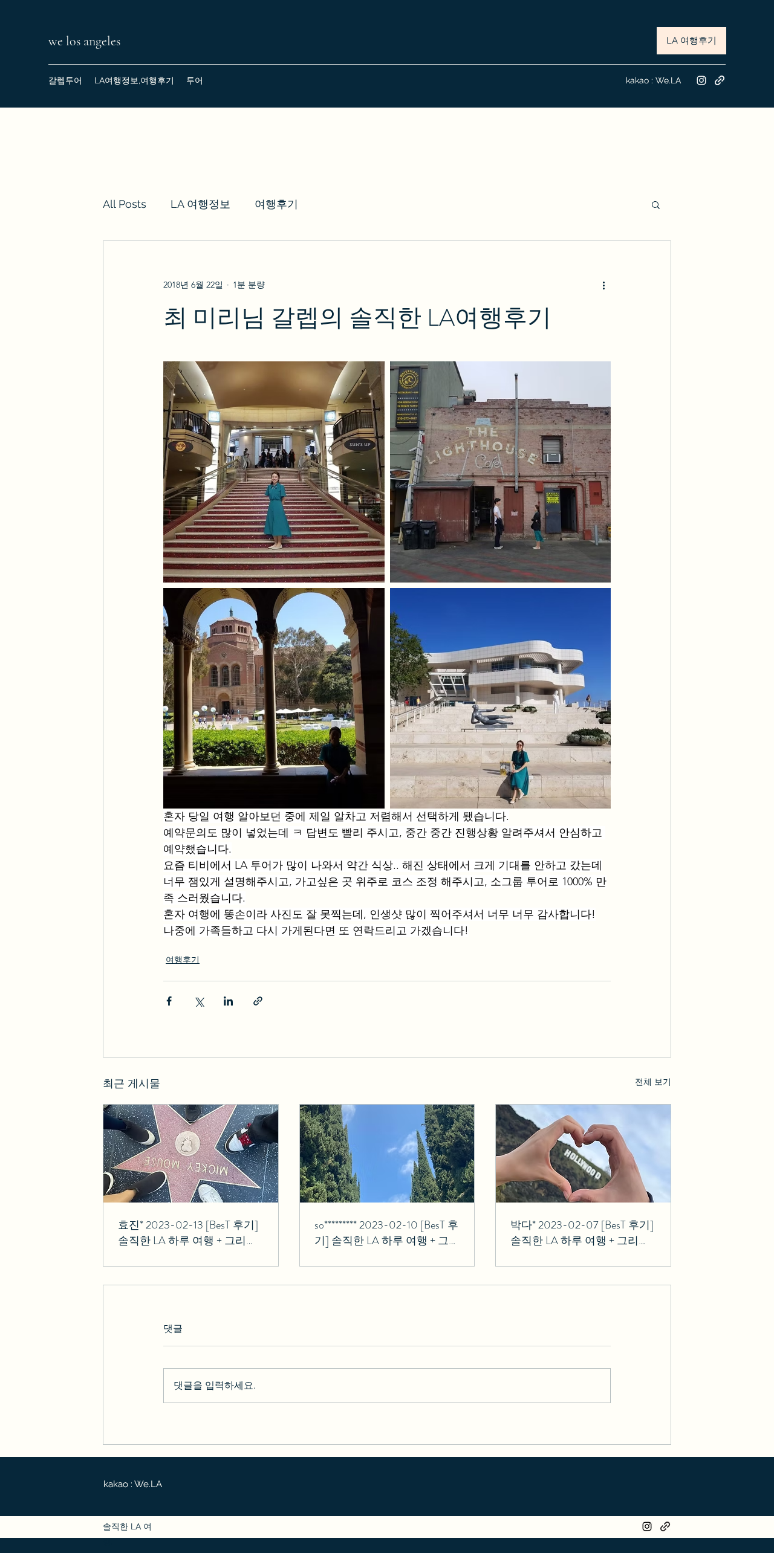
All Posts (124, 204)
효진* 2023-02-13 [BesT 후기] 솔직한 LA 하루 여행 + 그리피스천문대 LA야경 (188, 1232)
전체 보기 (653, 1081)
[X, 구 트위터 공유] (198, 1001)
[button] (656, 204)
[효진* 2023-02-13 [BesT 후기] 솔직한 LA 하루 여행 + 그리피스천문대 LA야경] (190, 1154)
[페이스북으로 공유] (169, 1001)
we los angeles (85, 41)
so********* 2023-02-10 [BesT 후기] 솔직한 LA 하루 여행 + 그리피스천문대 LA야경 (387, 1232)
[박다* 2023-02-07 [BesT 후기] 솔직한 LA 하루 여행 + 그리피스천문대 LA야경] (583, 1154)
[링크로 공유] (258, 1001)
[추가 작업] (603, 284)
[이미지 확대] (274, 472)
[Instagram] (701, 80)
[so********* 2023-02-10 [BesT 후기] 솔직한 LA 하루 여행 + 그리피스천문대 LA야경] (387, 1154)
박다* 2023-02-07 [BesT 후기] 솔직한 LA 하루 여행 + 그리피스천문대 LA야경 (582, 1232)
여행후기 (276, 204)
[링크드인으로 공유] (228, 1001)
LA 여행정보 (200, 204)
